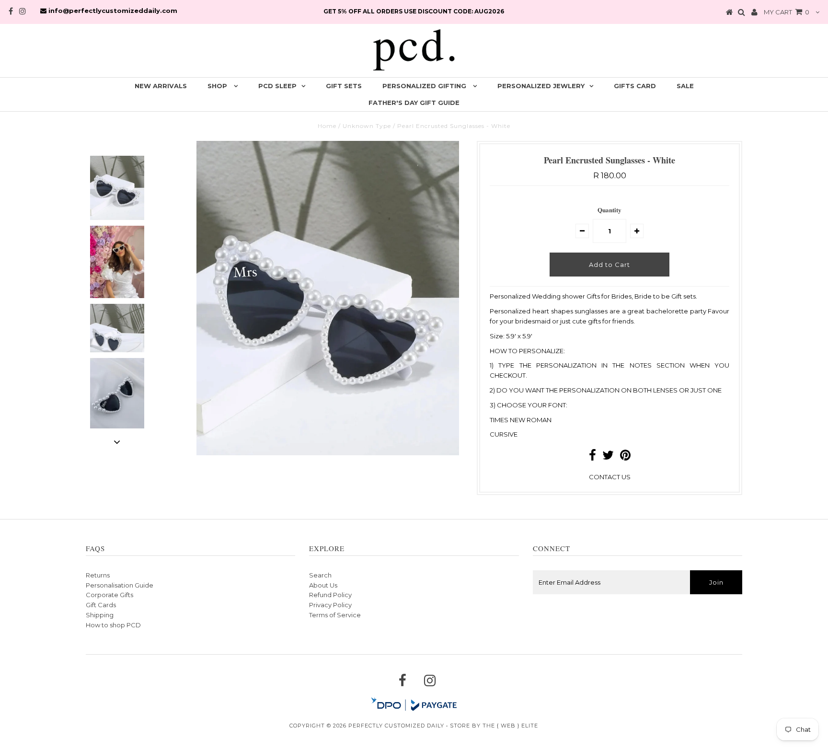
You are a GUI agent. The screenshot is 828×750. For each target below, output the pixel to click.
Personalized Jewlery (541, 86)
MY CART (786, 12)
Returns (98, 575)
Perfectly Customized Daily (396, 725)
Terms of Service (335, 615)
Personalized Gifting (425, 86)
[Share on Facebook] (592, 457)
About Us (323, 585)
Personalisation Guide (119, 585)
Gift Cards (101, 605)
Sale (685, 86)
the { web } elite (510, 725)
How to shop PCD (113, 625)
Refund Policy (330, 595)
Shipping (100, 615)
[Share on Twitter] (608, 457)
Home (327, 125)
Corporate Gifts (109, 595)
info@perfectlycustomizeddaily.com (111, 10)
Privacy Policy (330, 605)
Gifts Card (635, 86)
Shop (218, 86)
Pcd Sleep (277, 86)
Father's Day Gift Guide (414, 102)
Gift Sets (344, 86)
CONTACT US (610, 477)
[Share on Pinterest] (625, 457)
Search (320, 575)
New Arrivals (161, 86)
